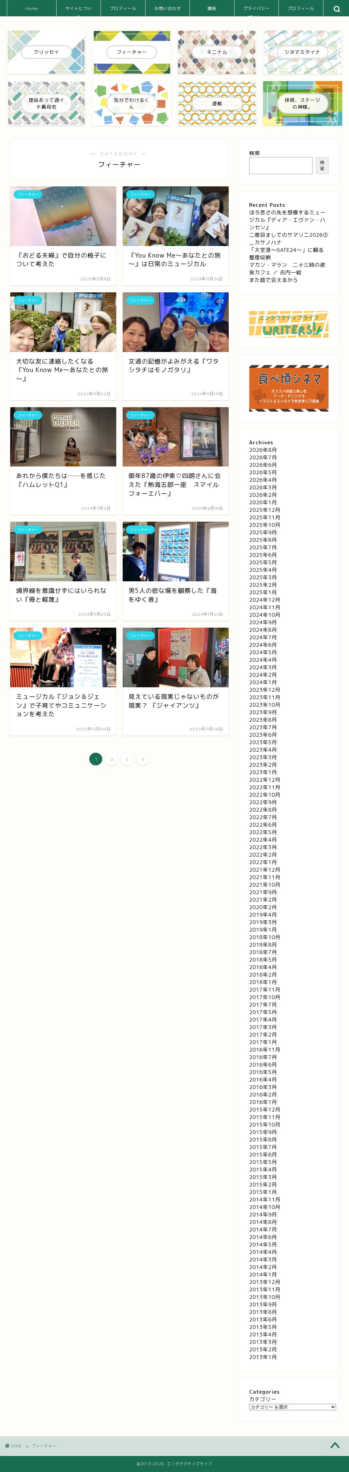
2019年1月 (263, 929)
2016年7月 (263, 1057)
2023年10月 (264, 704)
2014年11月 (264, 1199)
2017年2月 (263, 1034)
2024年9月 (263, 622)
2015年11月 (264, 1117)
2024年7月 (263, 637)
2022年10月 (264, 794)
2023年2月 (263, 764)
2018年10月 (264, 937)
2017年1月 (263, 1042)
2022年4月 (263, 839)
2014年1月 (263, 1274)
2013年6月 (263, 1319)
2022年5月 (263, 832)
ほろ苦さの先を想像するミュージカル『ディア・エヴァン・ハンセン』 (287, 220)
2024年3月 (263, 667)
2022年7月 (263, 817)
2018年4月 (263, 967)
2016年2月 (263, 1094)
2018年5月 (263, 959)
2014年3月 (263, 1259)
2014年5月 (263, 1244)
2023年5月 (263, 742)
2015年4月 (263, 1169)
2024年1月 (263, 682)
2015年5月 (263, 1162)
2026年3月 (263, 487)
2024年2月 (263, 674)
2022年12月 (264, 779)
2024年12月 (264, 599)
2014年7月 (263, 1229)
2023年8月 (263, 719)
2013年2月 (263, 1349)
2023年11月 (264, 697)
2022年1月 (263, 862)
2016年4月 (263, 1079)
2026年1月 (263, 502)
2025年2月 (263, 584)
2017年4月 (263, 1019)
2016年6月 (263, 1064)
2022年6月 (263, 824)
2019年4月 (263, 914)
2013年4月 (263, 1334)
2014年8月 (263, 1222)
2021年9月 (263, 892)
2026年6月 (263, 465)
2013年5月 (263, 1327)
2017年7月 (263, 1004)
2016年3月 (263, 1087)
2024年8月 (263, 629)
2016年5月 (263, 1072)
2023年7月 (263, 727)
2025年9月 (263, 532)
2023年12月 (264, 689)
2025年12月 (264, 509)
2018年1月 (263, 982)
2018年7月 (263, 952)
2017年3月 (263, 1027)
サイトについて (78, 11)
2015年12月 (264, 1109)
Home (32, 8)
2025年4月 (263, 569)
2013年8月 (263, 1312)
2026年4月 (263, 480)
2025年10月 (264, 524)
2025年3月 (263, 577)
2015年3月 (263, 1177)
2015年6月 (263, 1154)
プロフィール (123, 8)
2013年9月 (263, 1304)
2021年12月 (264, 869)
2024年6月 (263, 644)
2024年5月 (263, 652)
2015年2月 (263, 1184)
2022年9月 (263, 802)
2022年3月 (263, 847)
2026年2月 (263, 495)
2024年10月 (264, 614)
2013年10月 (264, 1297)
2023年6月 (263, 734)
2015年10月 (264, 1124)
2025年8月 (263, 539)
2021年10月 (264, 884)
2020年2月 (263, 907)
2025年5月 (263, 562)
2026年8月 (263, 450)
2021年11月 (264, 877)
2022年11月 (264, 787)
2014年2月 (263, 1267)
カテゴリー (262, 1399)
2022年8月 (263, 809)
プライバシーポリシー (256, 11)
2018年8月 (263, 944)
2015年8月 (263, 1139)
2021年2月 (263, 899)
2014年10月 (264, 1207)
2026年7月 (263, 457)
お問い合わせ (167, 8)
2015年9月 (263, 1132)
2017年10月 (264, 997)
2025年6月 (263, 554)
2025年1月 (263, 592)
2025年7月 (263, 547)
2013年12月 (264, 1282)
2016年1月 (263, 1102)
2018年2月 (263, 974)
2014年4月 (263, 1252)
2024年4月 (263, 659)
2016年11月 (264, 1049)
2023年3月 (263, 757)
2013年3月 (263, 1342)
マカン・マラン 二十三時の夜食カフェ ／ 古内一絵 (287, 268)
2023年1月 (263, 772)
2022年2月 (263, 854)
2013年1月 (263, 1357)
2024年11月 (264, 607)
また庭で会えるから (273, 279)
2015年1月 (263, 1192)
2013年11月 (264, 1289)
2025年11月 (264, 517)
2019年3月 (263, 922)
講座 (212, 8)
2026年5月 (263, 472)
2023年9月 (263, 712)
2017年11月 (264, 989)
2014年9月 (263, 1214)
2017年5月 (263, 1012)
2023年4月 (263, 749)
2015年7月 (263, 1147)
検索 (254, 153)
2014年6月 (263, 1237)
